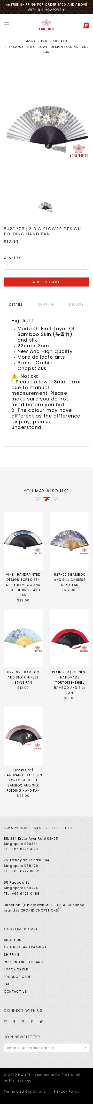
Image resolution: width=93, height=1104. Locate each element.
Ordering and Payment (25, 947)
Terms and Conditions (25, 1091)
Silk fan (60, 41)
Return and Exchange (24, 962)
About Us (13, 940)
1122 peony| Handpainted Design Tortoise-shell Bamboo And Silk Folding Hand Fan (23, 780)
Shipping (12, 954)
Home (31, 41)
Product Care (17, 977)
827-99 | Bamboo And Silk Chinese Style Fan (23, 677)
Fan (44, 41)
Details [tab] (16, 304)
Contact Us (15, 991)
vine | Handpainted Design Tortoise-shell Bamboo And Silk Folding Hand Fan (23, 584)
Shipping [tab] (46, 304)
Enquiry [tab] (76, 304)
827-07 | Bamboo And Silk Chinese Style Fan (70, 579)
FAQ (7, 984)
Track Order (16, 969)
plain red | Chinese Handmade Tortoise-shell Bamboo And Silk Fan (69, 682)
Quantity (12, 258)
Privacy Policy (67, 1091)
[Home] (46, 24)
